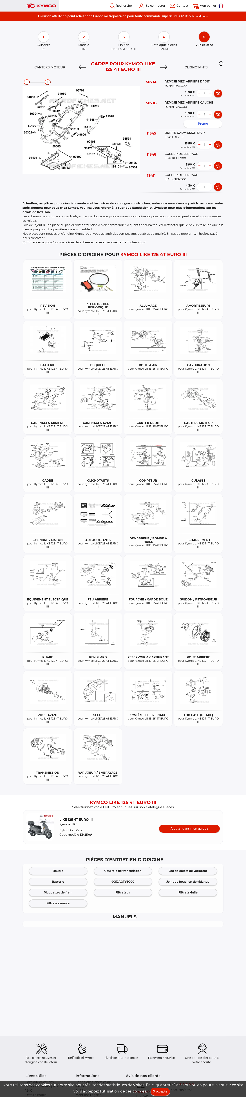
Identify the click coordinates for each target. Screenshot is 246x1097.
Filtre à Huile (188, 892)
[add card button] (218, 93)
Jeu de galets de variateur (188, 871)
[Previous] (82, 67)
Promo (203, 123)
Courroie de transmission (123, 871)
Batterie (58, 881)
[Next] (164, 67)
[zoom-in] (48, 82)
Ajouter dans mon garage (189, 828)
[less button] (199, 93)
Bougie (58, 871)
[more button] (210, 93)
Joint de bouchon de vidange (187, 881)
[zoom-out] (27, 82)
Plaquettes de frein (58, 892)
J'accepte (160, 1091)
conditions (201, 16)
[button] (221, 64)
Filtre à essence (58, 903)
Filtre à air (123, 892)
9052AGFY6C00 (122, 881)
